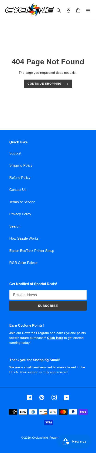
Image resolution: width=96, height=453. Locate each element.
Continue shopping (44, 83)
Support (15, 153)
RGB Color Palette (23, 263)
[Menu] (88, 10)
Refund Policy (20, 178)
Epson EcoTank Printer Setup (31, 251)
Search (14, 226)
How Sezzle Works (24, 238)
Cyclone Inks (40, 437)
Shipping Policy (21, 165)
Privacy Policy (20, 214)
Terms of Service (22, 202)
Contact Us (18, 190)
